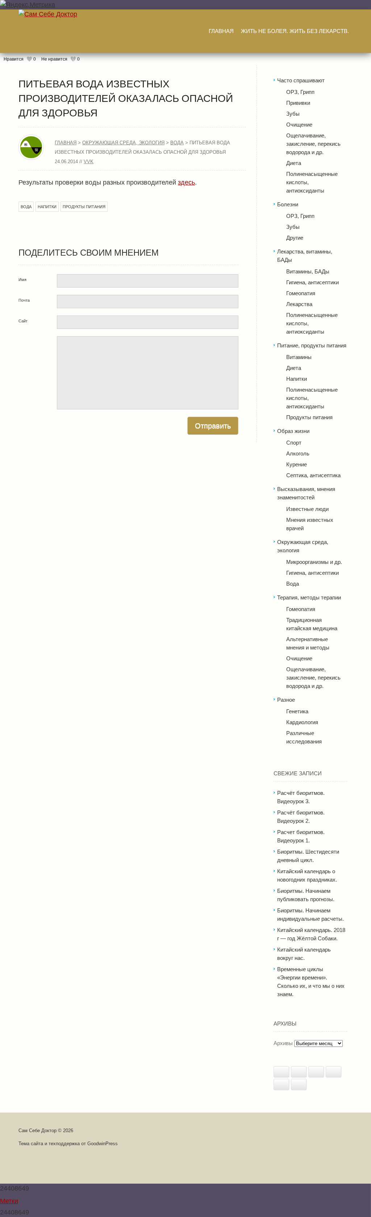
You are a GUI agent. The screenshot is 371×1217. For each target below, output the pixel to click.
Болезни (287, 204)
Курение (296, 464)
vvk (88, 161)
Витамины (299, 357)
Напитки (47, 207)
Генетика (297, 711)
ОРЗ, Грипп (300, 92)
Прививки (298, 103)
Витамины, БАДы (307, 271)
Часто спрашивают (301, 80)
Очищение (299, 124)
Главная (221, 31)
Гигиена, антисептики (312, 282)
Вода (177, 142)
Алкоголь (297, 453)
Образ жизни (293, 431)
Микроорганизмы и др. (314, 562)
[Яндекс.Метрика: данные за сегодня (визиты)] (27, 4)
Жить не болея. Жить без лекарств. (295, 31)
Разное (286, 700)
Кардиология (302, 722)
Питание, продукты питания (311, 345)
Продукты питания (84, 207)
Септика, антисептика (313, 475)
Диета (293, 163)
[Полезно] (281, 1071)
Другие (294, 238)
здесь (186, 182)
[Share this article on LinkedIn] (333, 1071)
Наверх (183, 1177)
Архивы (283, 1043)
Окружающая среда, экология (123, 142)
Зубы (293, 114)
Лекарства (299, 304)
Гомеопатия (300, 293)
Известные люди (307, 509)
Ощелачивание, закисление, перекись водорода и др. (313, 143)
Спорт (293, 443)
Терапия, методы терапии (309, 597)
